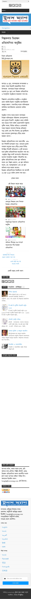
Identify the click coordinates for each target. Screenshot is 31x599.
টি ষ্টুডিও (20, 595)
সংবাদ (4, 32)
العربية (4, 535)
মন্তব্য (4, 47)
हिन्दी (3, 543)
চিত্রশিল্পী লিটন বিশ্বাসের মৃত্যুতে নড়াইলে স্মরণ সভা (8, 256)
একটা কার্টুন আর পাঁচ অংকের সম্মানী (15, 263)
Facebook (10, 5)
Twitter (13, 5)
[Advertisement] (14, 389)
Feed (19, 5)
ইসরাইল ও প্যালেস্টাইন (15, 344)
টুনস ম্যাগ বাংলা (19, 592)
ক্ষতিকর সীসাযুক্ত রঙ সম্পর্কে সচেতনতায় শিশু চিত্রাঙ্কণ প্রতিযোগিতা (14, 245)
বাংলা (3, 547)
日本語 (4, 570)
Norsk (4, 531)
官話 (4, 563)
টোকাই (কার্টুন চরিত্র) (14, 319)
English (4, 527)
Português (6, 566)
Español (5, 539)
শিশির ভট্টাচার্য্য (13, 292)
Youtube (16, 5)
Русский (5, 559)
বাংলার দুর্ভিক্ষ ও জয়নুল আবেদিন (18, 331)
